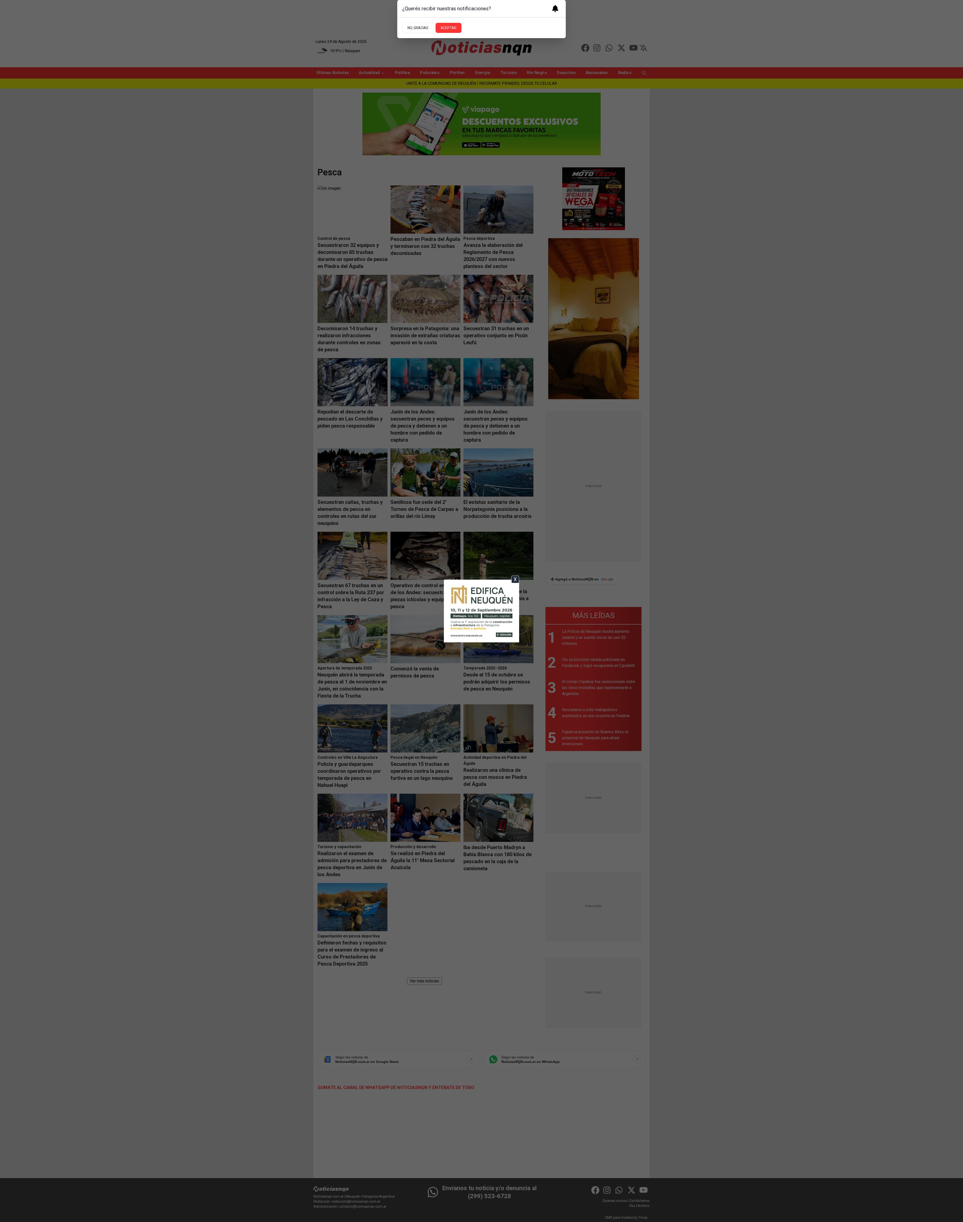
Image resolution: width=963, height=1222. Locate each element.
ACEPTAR (448, 28)
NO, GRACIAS (418, 28)
